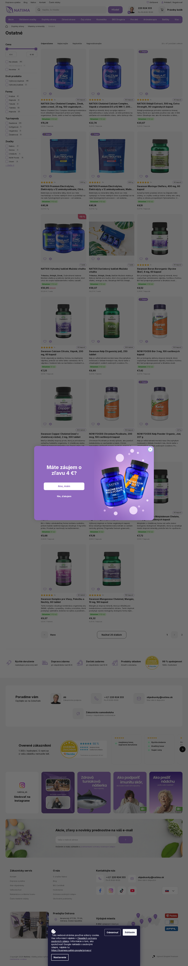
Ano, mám (64, 486)
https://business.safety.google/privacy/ (71, 950)
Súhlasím (130, 932)
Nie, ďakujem (64, 496)
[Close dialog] (150, 449)
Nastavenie (60, 957)
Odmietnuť (112, 932)
